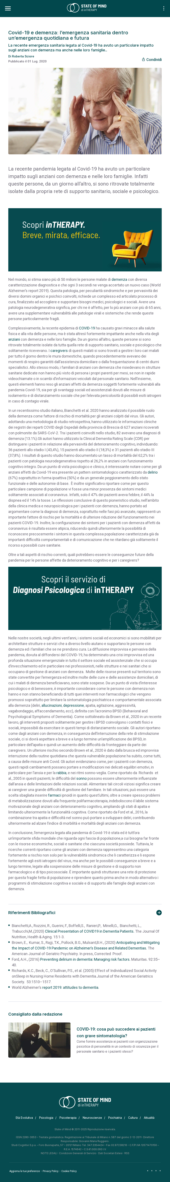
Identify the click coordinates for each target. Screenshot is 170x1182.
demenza (119, 279)
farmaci (54, 795)
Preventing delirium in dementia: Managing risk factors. (85, 959)
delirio (153, 472)
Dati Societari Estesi (110, 1153)
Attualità (149, 1117)
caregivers (59, 350)
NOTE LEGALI (49, 1153)
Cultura (133, 1117)
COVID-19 (87, 328)
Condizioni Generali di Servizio (77, 1153)
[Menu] (8, 8)
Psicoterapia (68, 1117)
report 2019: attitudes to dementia (70, 987)
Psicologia (46, 1117)
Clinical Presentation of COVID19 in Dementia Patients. (89, 931)
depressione (73, 705)
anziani (14, 339)
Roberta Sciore (23, 56)
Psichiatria (115, 1117)
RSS (126, 1153)
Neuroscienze (92, 1117)
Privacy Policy (50, 1171)
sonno (81, 778)
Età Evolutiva (24, 1117)
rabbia (61, 773)
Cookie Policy (69, 1171)
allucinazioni (51, 705)
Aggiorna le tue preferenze (24, 1171)
